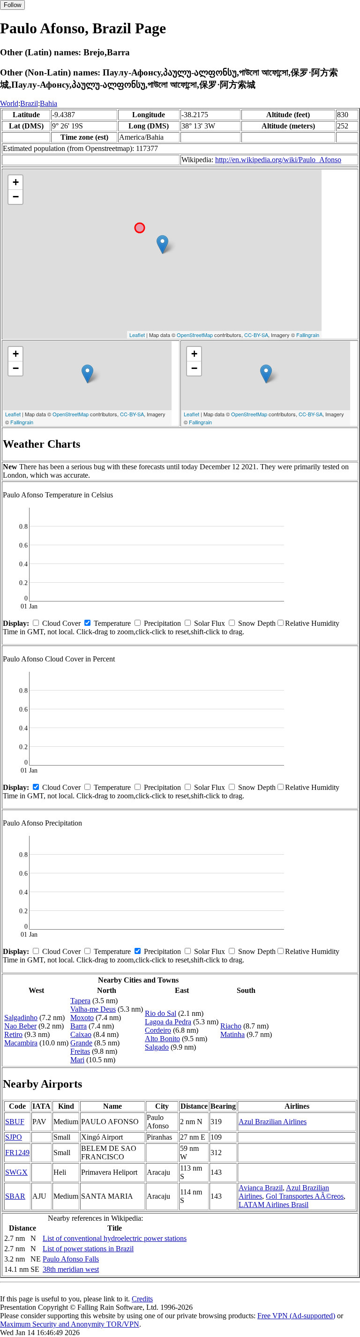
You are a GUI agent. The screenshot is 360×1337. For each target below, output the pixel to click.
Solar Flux (209, 623)
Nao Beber (20, 1026)
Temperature (112, 623)
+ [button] (16, 182)
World (9, 103)
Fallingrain (307, 334)
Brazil (29, 103)
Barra (78, 1026)
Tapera (80, 1001)
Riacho (230, 1026)
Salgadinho (21, 1018)
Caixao (80, 1034)
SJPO (13, 1137)
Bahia (48, 103)
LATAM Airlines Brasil (273, 1205)
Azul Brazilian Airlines (273, 1122)
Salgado (157, 1047)
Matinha (232, 1034)
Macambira (21, 1043)
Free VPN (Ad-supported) (296, 1316)
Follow (12, 4)
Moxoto (82, 1018)
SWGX (16, 1172)
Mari (77, 1060)
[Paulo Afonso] (162, 244)
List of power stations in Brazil (88, 1249)
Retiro (13, 1034)
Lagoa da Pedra (168, 1022)
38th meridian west (71, 1269)
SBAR (15, 1196)
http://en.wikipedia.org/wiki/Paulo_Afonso (278, 160)
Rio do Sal (160, 1013)
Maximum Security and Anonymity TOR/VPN (69, 1324)
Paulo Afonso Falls (71, 1259)
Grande (81, 1043)
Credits (142, 1299)
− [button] (16, 197)
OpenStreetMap (195, 334)
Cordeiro (158, 1030)
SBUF (14, 1122)
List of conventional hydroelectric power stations (115, 1238)
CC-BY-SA (256, 334)
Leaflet (137, 334)
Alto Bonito (162, 1039)
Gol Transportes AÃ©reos (305, 1196)
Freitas (80, 1051)
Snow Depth (257, 623)
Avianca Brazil (261, 1188)
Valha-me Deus (93, 1009)
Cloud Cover (61, 623)
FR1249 (17, 1153)
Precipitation (162, 623)
